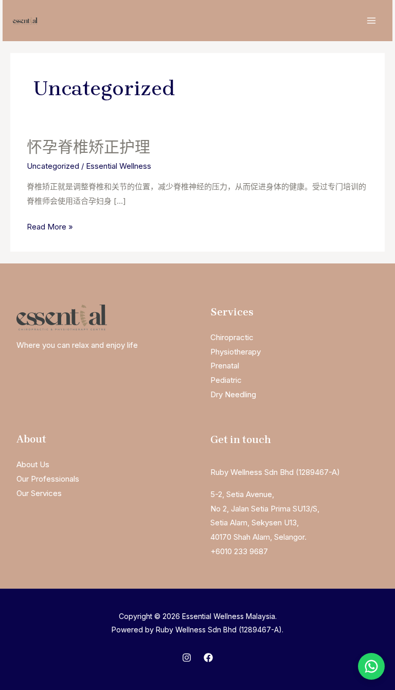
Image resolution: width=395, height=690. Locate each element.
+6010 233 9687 (239, 551)
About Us (32, 464)
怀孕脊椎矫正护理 (88, 147)
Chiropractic (232, 337)
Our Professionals (47, 479)
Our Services (39, 493)
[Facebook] (208, 657)
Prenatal (224, 365)
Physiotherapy (235, 352)
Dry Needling (233, 394)
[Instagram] (186, 657)
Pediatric (226, 380)
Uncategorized (53, 166)
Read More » (50, 227)
